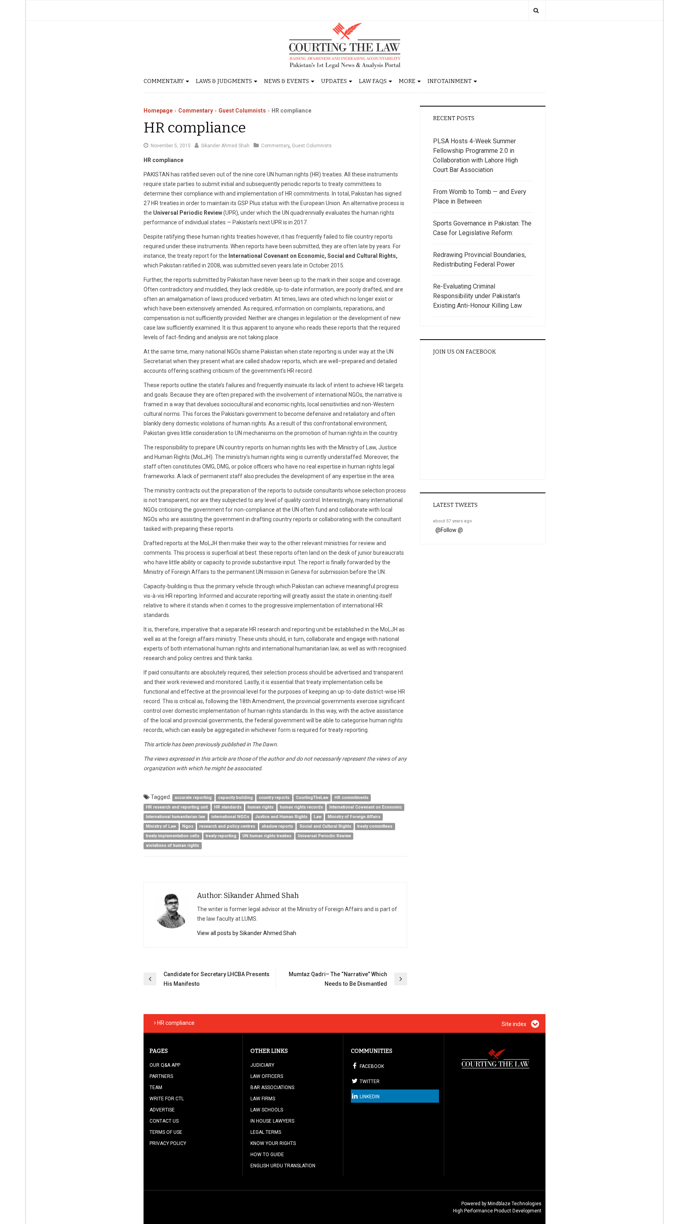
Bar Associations (272, 1087)
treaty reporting (221, 835)
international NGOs (230, 816)
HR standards (228, 807)
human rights (261, 807)
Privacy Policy (168, 1143)
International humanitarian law (175, 816)
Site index (515, 1024)
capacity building (235, 797)
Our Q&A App (165, 1065)
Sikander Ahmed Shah (225, 145)
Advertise (162, 1110)
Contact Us (164, 1121)
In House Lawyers (272, 1121)
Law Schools (266, 1110)
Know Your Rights (273, 1143)
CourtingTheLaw (312, 797)
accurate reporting (193, 797)
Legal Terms (265, 1132)
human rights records (301, 807)
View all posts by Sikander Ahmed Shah (246, 933)
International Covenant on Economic (365, 807)
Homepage (158, 110)
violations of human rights (172, 845)
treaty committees (374, 826)
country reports (274, 797)
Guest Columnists (242, 110)
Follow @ (452, 530)
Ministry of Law (161, 826)
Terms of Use (166, 1132)
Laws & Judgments (224, 81)
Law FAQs (373, 81)
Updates (334, 81)
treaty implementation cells (172, 835)
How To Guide (267, 1154)
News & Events (286, 81)
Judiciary (262, 1065)
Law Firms (262, 1098)
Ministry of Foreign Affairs (354, 816)
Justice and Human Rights (281, 816)
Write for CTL (167, 1098)
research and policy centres (227, 826)
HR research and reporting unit (177, 807)
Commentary (164, 81)
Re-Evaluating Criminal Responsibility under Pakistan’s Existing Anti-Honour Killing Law (477, 296)
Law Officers (266, 1076)
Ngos (187, 826)
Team (156, 1087)
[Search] (536, 10)
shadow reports (277, 826)
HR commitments (351, 797)
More (407, 81)
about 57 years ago (452, 521)
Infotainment (449, 81)
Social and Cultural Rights (325, 826)
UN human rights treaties (266, 835)
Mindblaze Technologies (514, 1203)
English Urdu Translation (282, 1166)
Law (317, 816)
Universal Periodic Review (324, 835)
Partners (161, 1076)
